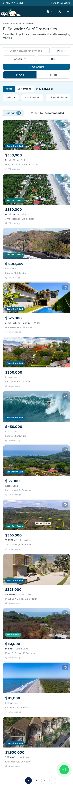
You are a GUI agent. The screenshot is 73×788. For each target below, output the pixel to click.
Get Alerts (38, 66)
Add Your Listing (61, 3)
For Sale (18, 58)
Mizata (11, 97)
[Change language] (49, 11)
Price (52, 58)
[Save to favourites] (65, 124)
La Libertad (32, 97)
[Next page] (52, 780)
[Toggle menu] (68, 12)
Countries (16, 23)
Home (6, 23)
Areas (9, 88)
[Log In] (59, 11)
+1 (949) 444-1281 (14, 3)
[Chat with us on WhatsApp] (64, 769)
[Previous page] (20, 780)
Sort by (49, 113)
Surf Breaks (24, 88)
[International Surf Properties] (11, 11)
